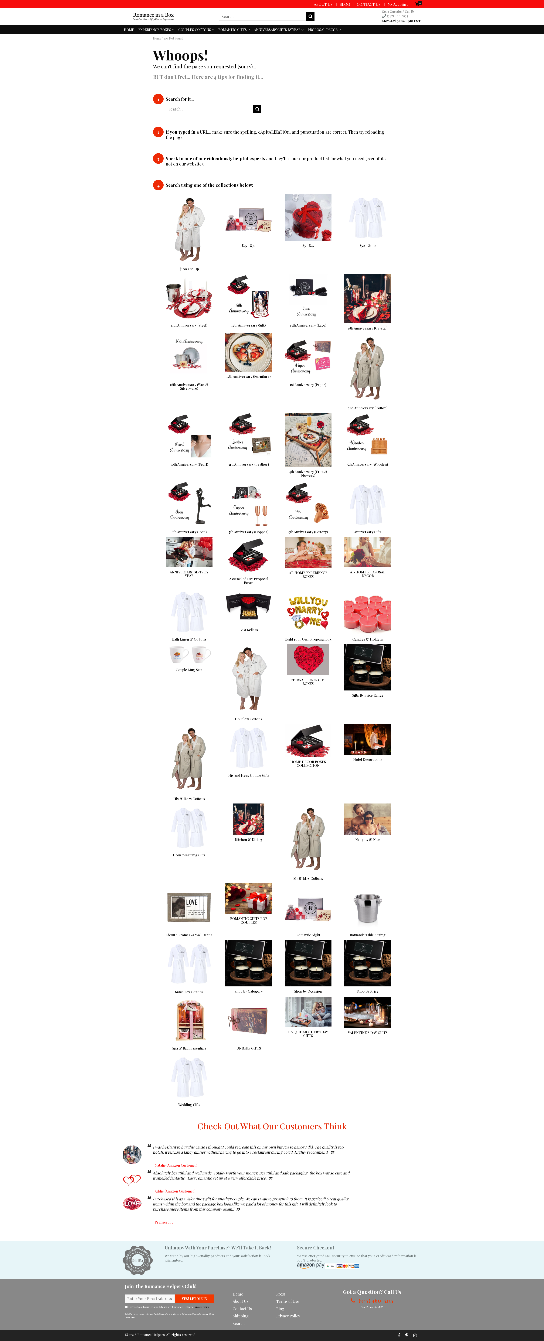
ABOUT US (323, 4)
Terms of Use (287, 1301)
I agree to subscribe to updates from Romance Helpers (168, 1306)
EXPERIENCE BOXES (155, 29)
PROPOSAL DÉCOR (323, 29)
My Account (398, 4)
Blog (280, 1308)
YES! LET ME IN (194, 1298)
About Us (240, 1301)
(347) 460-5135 (397, 16)
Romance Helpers (151, 1335)
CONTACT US (369, 4)
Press (281, 1294)
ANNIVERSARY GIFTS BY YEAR (277, 29)
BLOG (345, 4)
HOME (129, 29)
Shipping (241, 1315)
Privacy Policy (201, 1306)
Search (239, 1323)
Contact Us (242, 1308)
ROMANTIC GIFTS (233, 29)
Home (157, 38)
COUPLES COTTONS (195, 29)
